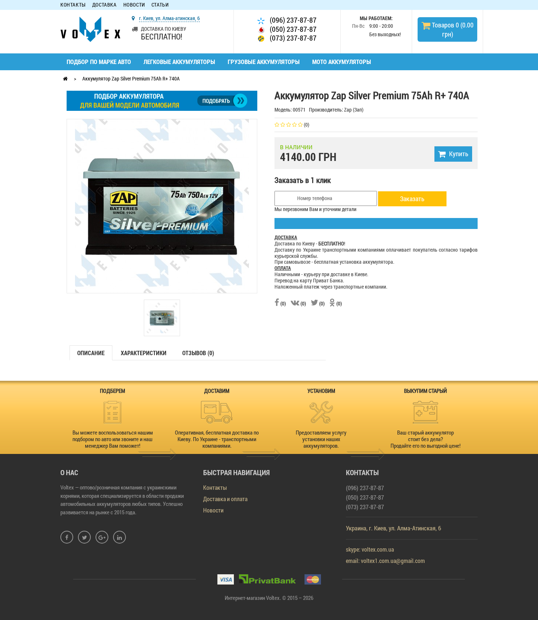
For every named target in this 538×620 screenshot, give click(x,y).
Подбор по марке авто (99, 61)
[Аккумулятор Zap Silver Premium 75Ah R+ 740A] (162, 205)
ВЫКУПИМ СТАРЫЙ (425, 390)
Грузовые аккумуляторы (264, 61)
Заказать (412, 198)
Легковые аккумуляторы (179, 61)
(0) (282, 303)
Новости (134, 5)
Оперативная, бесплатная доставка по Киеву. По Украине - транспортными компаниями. (217, 439)
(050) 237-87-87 (292, 29)
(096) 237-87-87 (292, 20)
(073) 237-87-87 (292, 37)
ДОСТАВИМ (216, 390)
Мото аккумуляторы (341, 61)
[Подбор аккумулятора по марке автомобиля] (162, 100)
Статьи (160, 5)
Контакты (73, 5)
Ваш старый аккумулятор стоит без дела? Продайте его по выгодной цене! (425, 439)
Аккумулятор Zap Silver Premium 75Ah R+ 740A (131, 78)
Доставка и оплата (225, 499)
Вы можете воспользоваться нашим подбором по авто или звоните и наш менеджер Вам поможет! (112, 439)
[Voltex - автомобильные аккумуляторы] (90, 28)
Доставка (104, 5)
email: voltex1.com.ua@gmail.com (385, 560)
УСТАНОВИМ (321, 390)
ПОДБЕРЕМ (112, 390)
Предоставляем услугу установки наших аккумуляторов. (321, 439)
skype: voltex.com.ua (370, 549)
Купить (458, 153)
